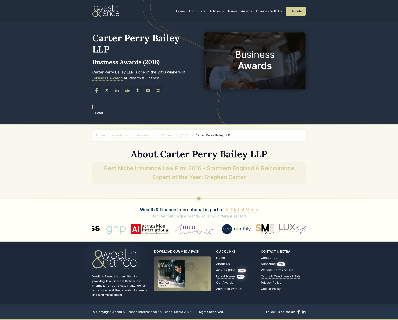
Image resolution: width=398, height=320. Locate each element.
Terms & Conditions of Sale (281, 276)
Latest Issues (225, 276)
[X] (107, 90)
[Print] (158, 90)
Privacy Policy (271, 282)
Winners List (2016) (175, 135)
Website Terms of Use (277, 270)
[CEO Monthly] (215, 229)
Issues (232, 11)
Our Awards (224, 282)
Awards (246, 11)
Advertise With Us (269, 11)
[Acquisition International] (129, 229)
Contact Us (269, 258)
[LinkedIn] (117, 90)
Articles (215, 11)
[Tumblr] (137, 90)
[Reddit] (127, 90)
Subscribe (268, 264)
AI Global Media (241, 209)
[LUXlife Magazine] (275, 229)
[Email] (148, 90)
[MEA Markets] (175, 229)
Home (180, 11)
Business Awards (107, 78)
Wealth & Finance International (134, 312)
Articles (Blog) (226, 270)
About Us (195, 11)
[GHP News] (95, 229)
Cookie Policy (271, 289)
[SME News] (244, 229)
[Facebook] (96, 90)
